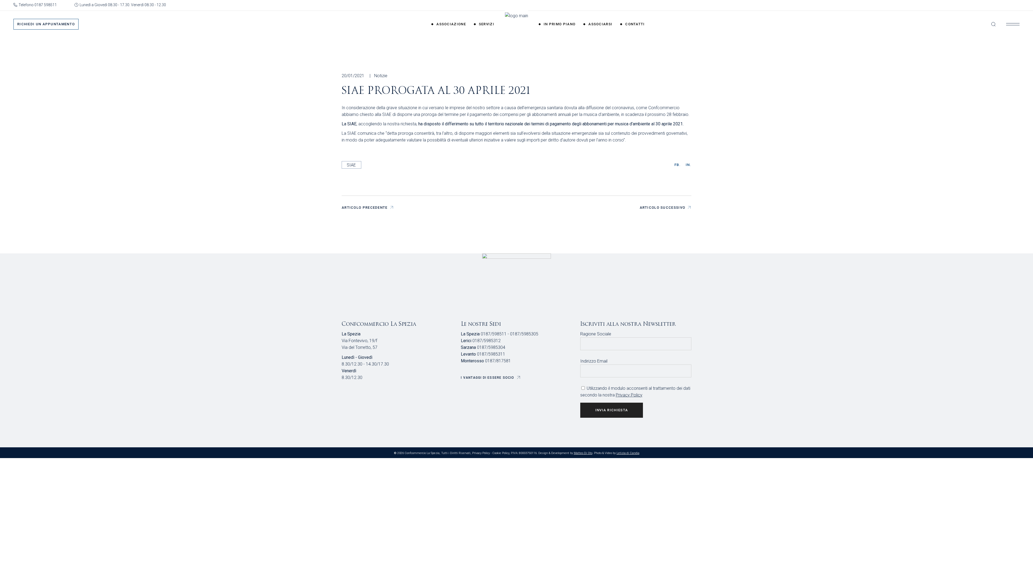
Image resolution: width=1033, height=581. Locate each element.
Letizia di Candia (628, 453)
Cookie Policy (500, 453)
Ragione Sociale (595, 333)
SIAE (351, 165)
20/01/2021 (353, 75)
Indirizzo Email (593, 361)
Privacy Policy (629, 395)
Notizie (380, 75)
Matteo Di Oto (583, 453)
